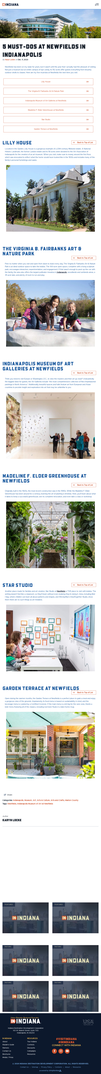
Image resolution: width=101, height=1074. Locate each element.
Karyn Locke (10, 60)
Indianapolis (62, 272)
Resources (32, 1038)
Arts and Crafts (57, 800)
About (4, 1042)
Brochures (6, 1054)
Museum (28, 800)
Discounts (31, 1048)
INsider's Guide (8, 1045)
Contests (30, 1045)
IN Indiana (7, 1038)
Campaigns (31, 1051)
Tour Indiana (32, 1042)
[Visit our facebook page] (54, 1051)
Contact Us (6, 1051)
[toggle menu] (97, 4)
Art (34, 800)
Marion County (71, 800)
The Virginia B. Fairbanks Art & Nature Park (46, 91)
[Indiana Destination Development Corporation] (10, 4)
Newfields (61, 591)
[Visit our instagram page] (61, 1051)
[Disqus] (50, 861)
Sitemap (35, 1067)
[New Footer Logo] (25, 1020)
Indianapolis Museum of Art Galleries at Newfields (45, 101)
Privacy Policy (46, 1067)
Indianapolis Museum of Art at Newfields (35, 804)
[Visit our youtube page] (67, 1051)
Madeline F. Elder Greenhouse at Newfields (46, 110)
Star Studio (46, 120)
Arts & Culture (43, 800)
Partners (5, 1048)
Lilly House (45, 82)
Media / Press (7, 1057)
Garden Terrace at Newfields (46, 129)
